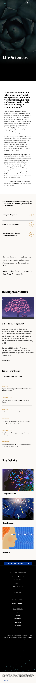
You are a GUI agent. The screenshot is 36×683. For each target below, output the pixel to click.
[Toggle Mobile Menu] (34, 3)
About (18, 596)
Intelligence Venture (18, 164)
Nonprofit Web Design (15, 637)
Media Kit (18, 580)
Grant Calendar (18, 576)
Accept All (5, 680)
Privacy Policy (20, 639)
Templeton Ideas (18, 603)
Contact (18, 583)
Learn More (6, 360)
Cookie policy (9, 677)
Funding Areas (18, 600)
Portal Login (18, 586)
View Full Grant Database (13, 376)
